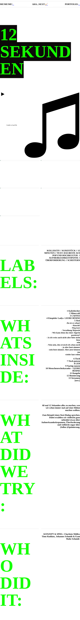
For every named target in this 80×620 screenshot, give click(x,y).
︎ (13, 4)
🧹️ (46, 4)
